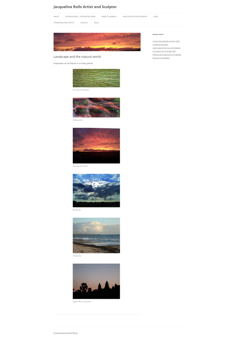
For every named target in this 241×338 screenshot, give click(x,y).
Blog (96, 22)
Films (155, 16)
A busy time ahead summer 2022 (166, 41)
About (56, 16)
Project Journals (109, 16)
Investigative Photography (135, 16)
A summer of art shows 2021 (164, 51)
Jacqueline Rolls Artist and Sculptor (85, 6)
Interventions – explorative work (80, 16)
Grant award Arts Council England (166, 48)
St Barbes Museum (160, 44)
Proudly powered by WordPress (66, 333)
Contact (84, 22)
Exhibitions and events (64, 22)
